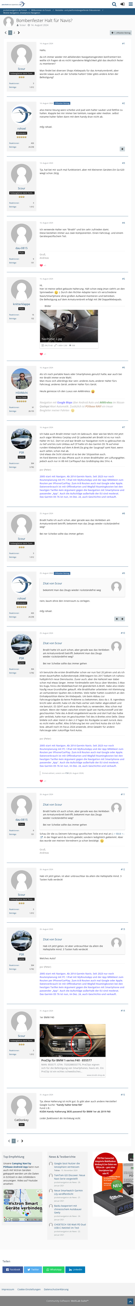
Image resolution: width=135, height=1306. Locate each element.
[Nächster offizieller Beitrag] (122, 149)
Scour (23, 25)
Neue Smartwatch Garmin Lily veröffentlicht (68, 1192)
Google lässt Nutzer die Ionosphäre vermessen (67, 1165)
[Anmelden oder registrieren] (122, 4)
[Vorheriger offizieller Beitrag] (117, 619)
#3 (123, 163)
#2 (123, 103)
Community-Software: (67, 1300)
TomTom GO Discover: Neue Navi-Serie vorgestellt (69, 1177)
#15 (123, 1094)
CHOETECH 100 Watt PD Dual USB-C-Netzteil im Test (70, 1226)
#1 (123, 43)
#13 (123, 929)
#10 (123, 632)
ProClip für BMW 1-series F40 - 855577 (66, 1060)
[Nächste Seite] (18, 32)
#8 (123, 513)
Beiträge (12, 87)
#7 (123, 427)
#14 (123, 1010)
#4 (123, 222)
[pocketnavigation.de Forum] (13, 4)
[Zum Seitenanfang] (130, 1301)
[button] (130, 4)
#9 (123, 573)
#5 (123, 278)
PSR (67, 773)
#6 (123, 367)
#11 (123, 794)
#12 (123, 869)
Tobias (57, 1170)
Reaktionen (14, 83)
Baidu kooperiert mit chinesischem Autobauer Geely (68, 1209)
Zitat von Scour (52, 583)
